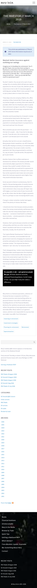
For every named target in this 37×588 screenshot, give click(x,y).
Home (8, 24)
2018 (2, 446)
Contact (5, 551)
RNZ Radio (4, 402)
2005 (2, 484)
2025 (2, 425)
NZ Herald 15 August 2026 (9, 377)
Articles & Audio (7, 524)
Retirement (25, 327)
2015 (2, 454)
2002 (2, 493)
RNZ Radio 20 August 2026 (9, 374)
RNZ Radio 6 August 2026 (8, 380)
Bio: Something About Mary (12, 548)
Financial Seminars (9, 520)
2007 (2, 478)
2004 (2, 487)
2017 (2, 448)
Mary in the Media (8, 527)
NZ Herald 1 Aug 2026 (7, 383)
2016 (2, 451)
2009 (2, 472)
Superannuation (9, 331)
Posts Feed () (6, 503)
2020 (2, 440)
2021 (2, 437)
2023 (2, 431)
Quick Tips (5, 534)
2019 (2, 443)
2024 (2, 428)
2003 (2, 490)
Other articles (5, 399)
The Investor (17, 42)
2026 (2, 422)
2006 (2, 481)
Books (4, 517)
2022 (2, 434)
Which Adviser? (7, 541)
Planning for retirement (11, 327)
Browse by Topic (8, 530)
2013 (2, 460)
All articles (4, 405)
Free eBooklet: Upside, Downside (14, 544)
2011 (2, 466)
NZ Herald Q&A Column (8, 396)
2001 (2, 496)
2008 (2, 475)
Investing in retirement (11, 319)
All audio (3, 408)
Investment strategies (11, 323)
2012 (2, 463)
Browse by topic (6, 411)
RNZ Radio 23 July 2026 (8, 386)
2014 (2, 457)
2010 (2, 469)
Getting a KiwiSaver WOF (8, 364)
